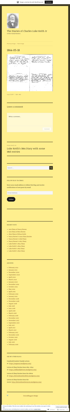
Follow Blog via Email (15, 180)
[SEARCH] (51, 168)
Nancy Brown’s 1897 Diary (17, 241)
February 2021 (13, 267)
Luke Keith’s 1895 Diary (17, 244)
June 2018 (12, 308)
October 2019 (13, 287)
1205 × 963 (18, 94)
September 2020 (14, 275)
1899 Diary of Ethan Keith (17, 234)
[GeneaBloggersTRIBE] (30, 396)
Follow (11, 199)
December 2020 (14, 272)
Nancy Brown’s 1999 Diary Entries (20, 236)
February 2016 (13, 344)
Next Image (20, 43)
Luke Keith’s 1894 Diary (17, 246)
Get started (48, 2)
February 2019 (13, 294)
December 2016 (14, 335)
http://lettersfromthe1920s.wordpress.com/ (27, 382)
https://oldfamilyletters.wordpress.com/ (23, 370)
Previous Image (11, 43)
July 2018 (12, 306)
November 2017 (14, 320)
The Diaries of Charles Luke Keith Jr (27, 31)
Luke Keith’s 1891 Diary (17, 248)
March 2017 (12, 330)
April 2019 (12, 291)
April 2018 (12, 311)
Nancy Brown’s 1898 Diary (17, 239)
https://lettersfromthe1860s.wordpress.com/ (24, 376)
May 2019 (12, 289)
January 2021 (13, 270)
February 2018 (13, 315)
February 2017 (13, 332)
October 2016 (13, 337)
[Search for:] (28, 168)
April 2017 (12, 328)
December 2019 (14, 284)
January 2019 (13, 296)
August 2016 (13, 340)
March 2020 (13, 279)
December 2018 (14, 299)
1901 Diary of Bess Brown (17, 232)
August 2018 (13, 303)
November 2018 (14, 301)
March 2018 (12, 313)
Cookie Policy (37, 409)
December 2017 (14, 318)
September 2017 (14, 323)
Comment (47, 129)
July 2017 (12, 325)
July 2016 (12, 342)
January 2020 (13, 282)
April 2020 (12, 277)
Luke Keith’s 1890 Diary (17, 251)
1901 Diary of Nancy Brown (18, 229)
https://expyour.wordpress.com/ (20, 363)
